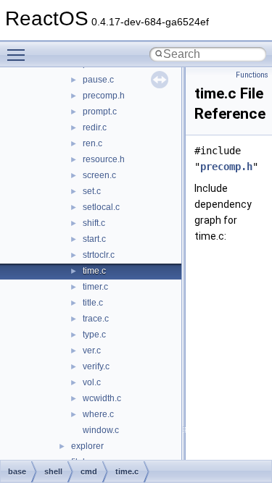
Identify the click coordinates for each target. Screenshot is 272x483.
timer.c (95, 287)
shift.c (94, 223)
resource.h (104, 159)
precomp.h (104, 96)
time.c (94, 271)
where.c (98, 414)
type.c (94, 334)
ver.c (92, 350)
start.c (94, 239)
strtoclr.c (99, 255)
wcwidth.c (102, 398)
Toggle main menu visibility (19, 54)
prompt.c (100, 111)
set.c (92, 191)
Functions (252, 75)
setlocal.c (101, 207)
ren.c (92, 143)
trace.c (96, 319)
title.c (93, 303)
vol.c (92, 382)
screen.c (99, 175)
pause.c (98, 80)
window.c (101, 430)
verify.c (96, 366)
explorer (87, 446)
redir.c (95, 127)
